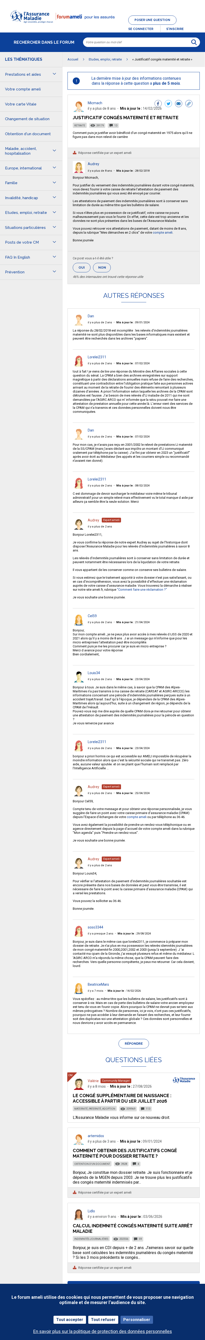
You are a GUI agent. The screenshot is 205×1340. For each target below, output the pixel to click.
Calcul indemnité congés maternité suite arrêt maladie (132, 1228)
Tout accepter (69, 1319)
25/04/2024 (133, 793)
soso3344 (95, 927)
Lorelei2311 (97, 357)
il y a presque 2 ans (100, 933)
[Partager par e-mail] (178, 104)
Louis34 (94, 673)
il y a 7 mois (95, 990)
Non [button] (104, 269)
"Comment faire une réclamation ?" (142, 589)
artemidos (96, 1136)
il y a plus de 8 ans (100, 170)
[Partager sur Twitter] (168, 104)
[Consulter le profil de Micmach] (79, 110)
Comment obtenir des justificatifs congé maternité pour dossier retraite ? (125, 1153)
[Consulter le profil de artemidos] (79, 1143)
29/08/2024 (134, 933)
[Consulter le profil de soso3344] (79, 935)
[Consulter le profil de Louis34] (79, 681)
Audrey (93, 164)
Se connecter (140, 29)
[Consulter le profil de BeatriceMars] (79, 992)
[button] (102, 26)
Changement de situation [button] (27, 119)
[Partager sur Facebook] (158, 104)
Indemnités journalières (91, 1239)
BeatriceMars (98, 984)
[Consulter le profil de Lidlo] (79, 1218)
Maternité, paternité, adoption (94, 1108)
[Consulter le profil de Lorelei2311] (79, 365)
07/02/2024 (133, 363)
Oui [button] (84, 267)
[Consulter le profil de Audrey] (79, 171)
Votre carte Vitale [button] (20, 104)
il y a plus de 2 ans (100, 322)
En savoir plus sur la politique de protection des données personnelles (102, 1331)
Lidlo (91, 1211)
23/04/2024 (133, 679)
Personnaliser (136, 1319)
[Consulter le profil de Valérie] (79, 1088)
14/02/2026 (124, 990)
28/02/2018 (133, 170)
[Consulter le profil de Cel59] (79, 624)
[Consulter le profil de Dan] (79, 324)
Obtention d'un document (92, 1164)
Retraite (79, 125)
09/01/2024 (133, 322)
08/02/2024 (133, 485)
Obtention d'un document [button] (28, 134)
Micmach (95, 103)
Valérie (93, 1081)
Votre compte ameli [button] (23, 89)
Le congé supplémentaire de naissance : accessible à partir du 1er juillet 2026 (122, 1098)
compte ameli (162, 232)
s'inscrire (175, 29)
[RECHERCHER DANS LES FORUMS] (194, 42)
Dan (91, 316)
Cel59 (92, 616)
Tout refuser (103, 1319)
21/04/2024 (133, 622)
